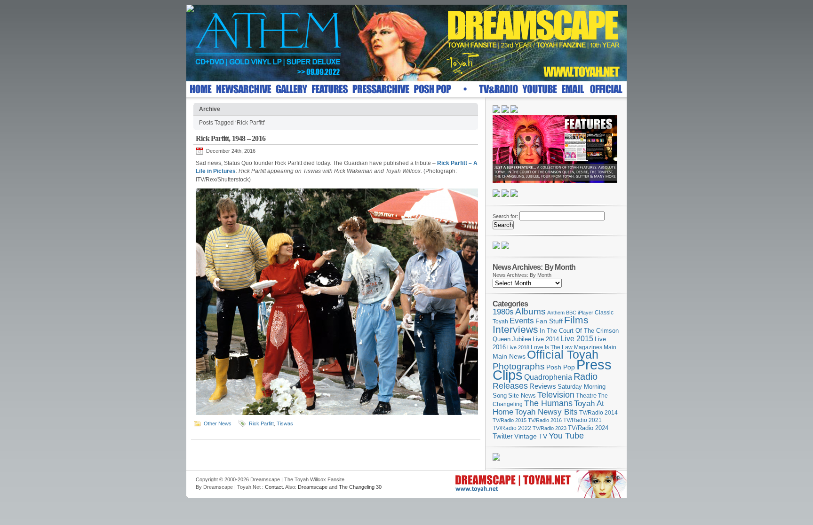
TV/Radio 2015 (509, 420)
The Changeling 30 (360, 487)
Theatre (586, 395)
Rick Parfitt (261, 423)
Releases (510, 386)
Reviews (542, 386)
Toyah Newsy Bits (546, 411)
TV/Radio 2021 (582, 420)
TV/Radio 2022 (512, 428)
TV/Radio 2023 (549, 428)
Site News (522, 395)
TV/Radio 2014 (598, 412)
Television (555, 395)
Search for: (505, 216)
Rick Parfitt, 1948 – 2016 (230, 138)
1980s (503, 311)
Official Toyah (562, 354)
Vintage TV (530, 436)
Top (615, 477)
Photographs (519, 366)
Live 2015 (576, 338)
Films (576, 319)
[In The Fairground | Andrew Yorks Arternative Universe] (505, 247)
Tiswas (285, 423)
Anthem (556, 312)
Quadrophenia (548, 377)
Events (522, 320)
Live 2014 (546, 339)
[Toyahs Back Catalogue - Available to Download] (496, 459)
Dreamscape (312, 487)
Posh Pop (560, 367)
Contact (274, 487)
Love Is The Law (552, 347)
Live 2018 (518, 347)
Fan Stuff (549, 321)
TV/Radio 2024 (588, 428)
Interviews (515, 329)
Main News (509, 356)
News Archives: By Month (522, 275)
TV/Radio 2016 (545, 420)
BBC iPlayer (579, 312)
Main (610, 347)
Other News (217, 423)
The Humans (548, 403)
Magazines (588, 347)
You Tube (566, 435)
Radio (586, 376)
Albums (530, 311)
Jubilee (521, 339)
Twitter (503, 436)
